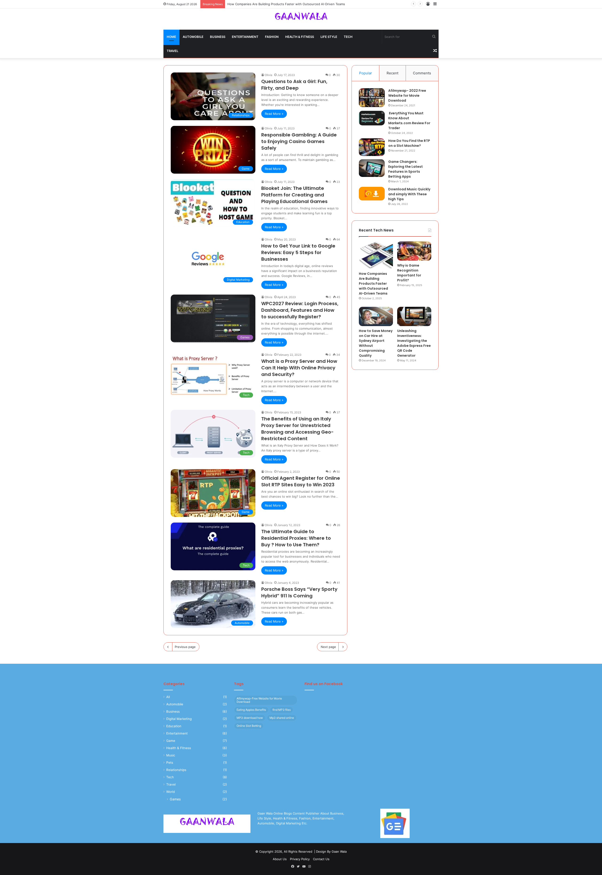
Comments (422, 73)
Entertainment (245, 37)
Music (170, 755)
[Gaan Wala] (301, 18)
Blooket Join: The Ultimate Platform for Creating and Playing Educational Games (294, 195)
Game (170, 741)
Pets (169, 762)
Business (217, 37)
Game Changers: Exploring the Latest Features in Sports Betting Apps (405, 169)
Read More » (274, 114)
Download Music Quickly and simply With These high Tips (409, 194)
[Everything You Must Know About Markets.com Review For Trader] (372, 118)
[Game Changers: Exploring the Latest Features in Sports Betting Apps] (372, 168)
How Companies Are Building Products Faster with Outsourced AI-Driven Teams (373, 283)
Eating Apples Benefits (251, 709)
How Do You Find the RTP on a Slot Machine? (409, 143)
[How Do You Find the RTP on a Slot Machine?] (372, 147)
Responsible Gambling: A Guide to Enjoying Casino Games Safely (299, 141)
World (170, 792)
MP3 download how (250, 717)
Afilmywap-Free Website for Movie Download (259, 700)
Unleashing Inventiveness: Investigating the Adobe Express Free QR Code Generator (414, 343)
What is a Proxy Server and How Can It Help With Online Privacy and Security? (299, 368)
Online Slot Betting (249, 725)
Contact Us (321, 859)
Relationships (176, 770)
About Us (280, 859)
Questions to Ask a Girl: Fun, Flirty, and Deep (294, 84)
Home (171, 37)
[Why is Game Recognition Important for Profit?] (414, 251)
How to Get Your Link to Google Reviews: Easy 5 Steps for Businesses (298, 252)
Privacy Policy (300, 859)
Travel (172, 51)
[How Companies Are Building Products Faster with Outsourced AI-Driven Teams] (376, 255)
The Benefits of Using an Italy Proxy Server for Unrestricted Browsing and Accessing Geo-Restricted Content (297, 429)
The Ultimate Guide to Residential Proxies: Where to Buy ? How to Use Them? (296, 538)
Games (175, 799)
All (168, 697)
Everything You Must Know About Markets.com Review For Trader (409, 120)
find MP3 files (282, 709)
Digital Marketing (179, 719)
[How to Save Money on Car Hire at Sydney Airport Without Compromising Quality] (376, 316)
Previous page (185, 647)
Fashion (272, 37)
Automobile (193, 37)
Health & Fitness (299, 37)
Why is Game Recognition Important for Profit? (409, 273)
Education (173, 726)
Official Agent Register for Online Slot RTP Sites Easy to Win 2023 (300, 481)
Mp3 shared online (281, 717)
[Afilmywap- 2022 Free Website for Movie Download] (372, 97)
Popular (365, 73)
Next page (328, 647)
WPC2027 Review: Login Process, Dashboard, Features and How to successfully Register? (299, 310)
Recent (392, 73)
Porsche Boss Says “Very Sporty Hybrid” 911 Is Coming (299, 592)
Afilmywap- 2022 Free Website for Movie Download (407, 95)
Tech (348, 37)
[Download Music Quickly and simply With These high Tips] (372, 193)
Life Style (329, 37)
